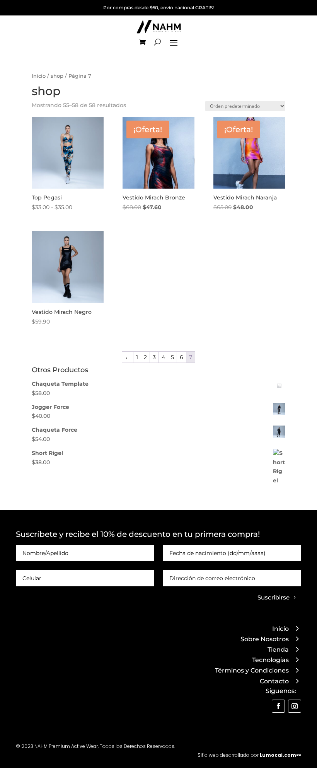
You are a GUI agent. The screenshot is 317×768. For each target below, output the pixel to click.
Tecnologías (270, 660)
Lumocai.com (278, 755)
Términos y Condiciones (252, 670)
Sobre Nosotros (264, 639)
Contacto (274, 681)
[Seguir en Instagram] (294, 706)
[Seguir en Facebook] (278, 706)
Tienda (278, 649)
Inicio (39, 76)
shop (57, 76)
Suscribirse (273, 597)
